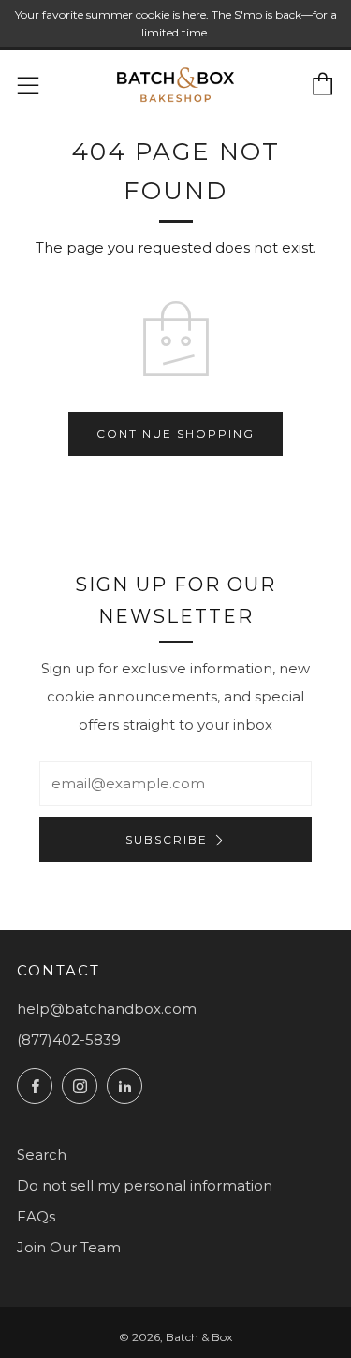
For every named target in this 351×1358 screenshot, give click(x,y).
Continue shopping (175, 433)
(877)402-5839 (69, 1039)
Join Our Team (69, 1247)
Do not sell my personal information (144, 1185)
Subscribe (166, 839)
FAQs (36, 1216)
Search (41, 1154)
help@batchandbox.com (107, 1009)
